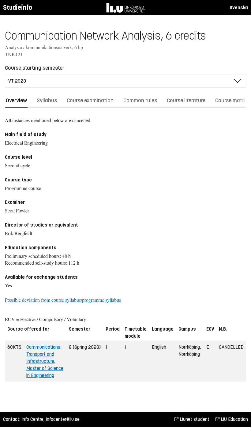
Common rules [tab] (140, 100)
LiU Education (233, 419)
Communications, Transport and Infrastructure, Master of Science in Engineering (44, 361)
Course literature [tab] (186, 100)
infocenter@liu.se (63, 419)
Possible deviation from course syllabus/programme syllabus (63, 300)
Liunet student (193, 419)
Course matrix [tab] (231, 100)
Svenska (239, 7)
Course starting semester (34, 67)
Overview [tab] (16, 100)
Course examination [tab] (90, 100)
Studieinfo (17, 7)
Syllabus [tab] (47, 100)
